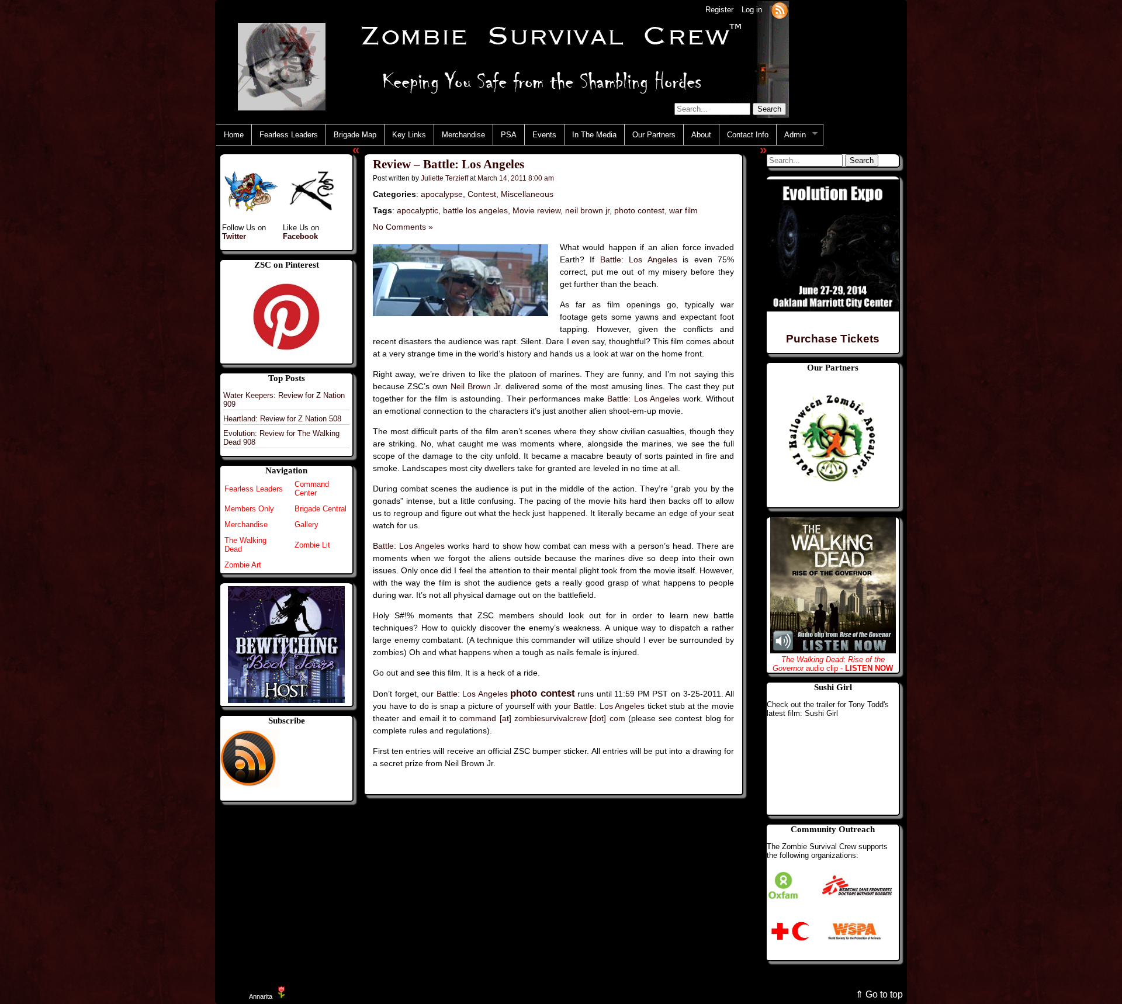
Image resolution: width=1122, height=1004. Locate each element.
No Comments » (403, 226)
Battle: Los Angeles (638, 259)
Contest (482, 194)
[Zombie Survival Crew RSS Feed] (779, 9)
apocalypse (442, 194)
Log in (752, 9)
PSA (509, 134)
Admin (791, 135)
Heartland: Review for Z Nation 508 (282, 418)
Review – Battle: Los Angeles (448, 164)
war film (683, 210)
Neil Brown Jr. (477, 386)
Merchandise (463, 134)
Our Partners (654, 134)
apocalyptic (417, 210)
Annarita (260, 996)
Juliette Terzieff (444, 178)
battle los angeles (475, 210)
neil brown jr (587, 210)
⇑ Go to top (879, 994)
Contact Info (747, 134)
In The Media (594, 134)
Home (234, 134)
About (701, 134)
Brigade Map (355, 134)
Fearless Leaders (288, 134)
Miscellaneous (527, 194)
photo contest (639, 210)
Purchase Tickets (832, 339)
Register (719, 9)
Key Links (409, 134)
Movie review (536, 210)
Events (544, 134)
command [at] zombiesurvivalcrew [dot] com (542, 718)
